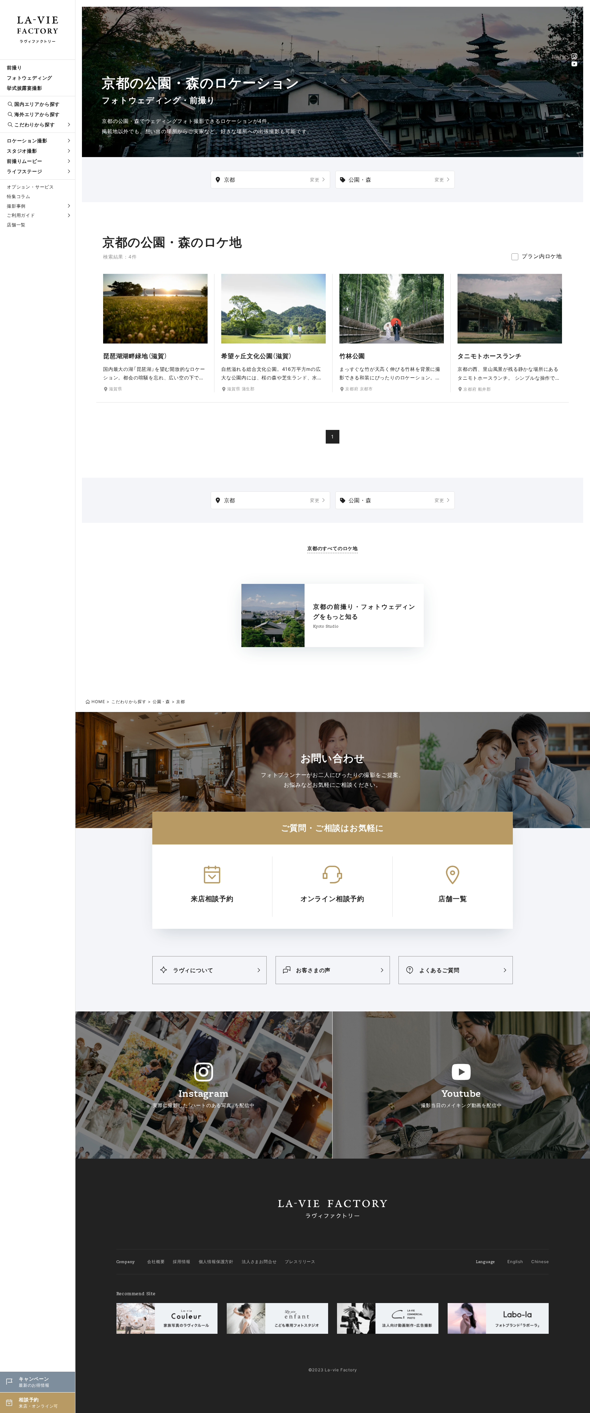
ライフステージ (24, 171)
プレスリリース (300, 1261)
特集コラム (18, 196)
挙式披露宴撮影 (24, 88)
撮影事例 (16, 206)
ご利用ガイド (21, 215)
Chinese (540, 1261)
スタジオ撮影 (22, 151)
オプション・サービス (30, 187)
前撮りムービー (24, 161)
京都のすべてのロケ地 (332, 548)
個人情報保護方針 (216, 1261)
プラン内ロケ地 (542, 256)
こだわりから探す (34, 124)
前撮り (14, 67)
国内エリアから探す (37, 104)
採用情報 (181, 1261)
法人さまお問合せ (259, 1261)
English (515, 1261)
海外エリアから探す (37, 114)
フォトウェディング (29, 78)
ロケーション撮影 (27, 140)
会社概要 (156, 1261)
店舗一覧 (16, 224)
